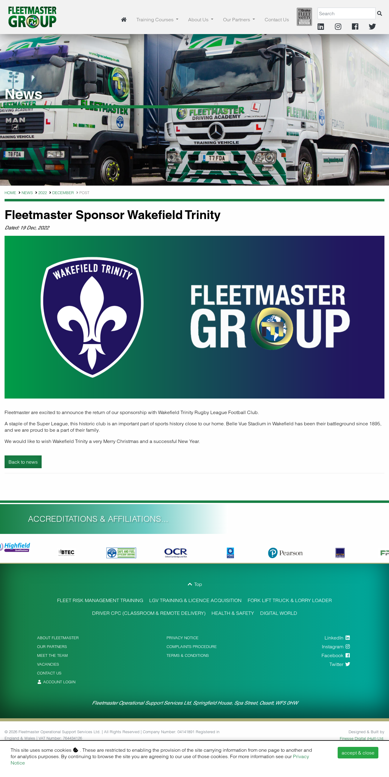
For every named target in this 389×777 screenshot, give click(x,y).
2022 (42, 192)
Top (197, 584)
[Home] (124, 19)
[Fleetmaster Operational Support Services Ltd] (32, 16)
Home (10, 192)
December (63, 192)
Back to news (23, 462)
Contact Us (277, 19)
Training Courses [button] (155, 19)
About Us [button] (199, 19)
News (27, 192)
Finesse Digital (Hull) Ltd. (362, 738)
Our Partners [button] (237, 19)
